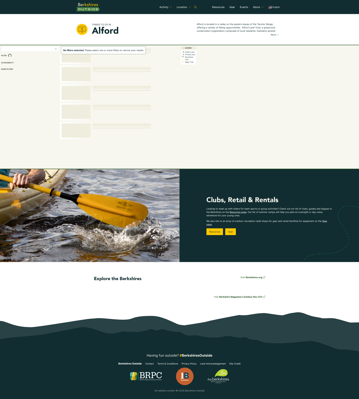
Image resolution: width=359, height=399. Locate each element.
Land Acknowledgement (213, 363)
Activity (164, 7)
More (274, 34)
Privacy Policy (189, 363)
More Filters (7, 69)
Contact (149, 363)
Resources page (238, 212)
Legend (188, 48)
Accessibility (7, 63)
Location (182, 7)
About (257, 7)
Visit (251, 277)
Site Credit (235, 363)
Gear (232, 7)
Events (244, 7)
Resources (218, 7)
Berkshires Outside (130, 363)
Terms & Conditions (167, 363)
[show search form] (195, 7)
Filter (9, 55)
